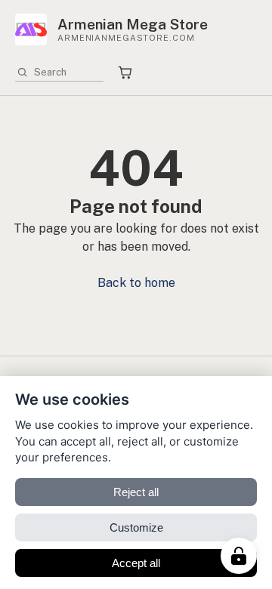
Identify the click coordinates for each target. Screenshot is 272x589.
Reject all (136, 492)
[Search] (22, 72)
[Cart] (125, 73)
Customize (136, 527)
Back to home (136, 283)
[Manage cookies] (239, 556)
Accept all (136, 563)
